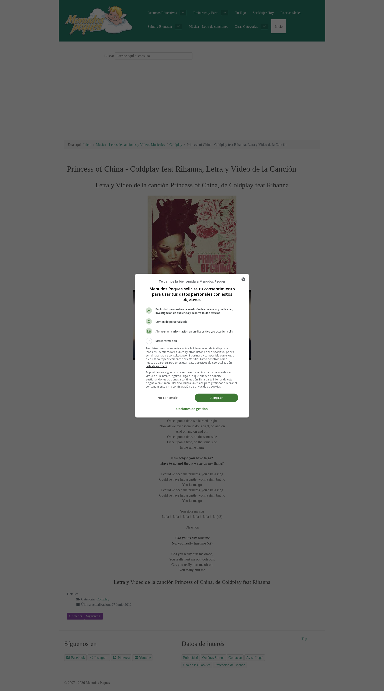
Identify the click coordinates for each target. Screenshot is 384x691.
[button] (192, 341)
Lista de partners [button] (156, 366)
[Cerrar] (243, 279)
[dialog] (192, 346)
